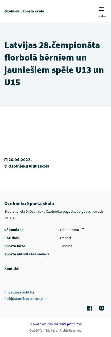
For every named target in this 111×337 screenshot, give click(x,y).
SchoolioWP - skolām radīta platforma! (55, 324)
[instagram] (101, 308)
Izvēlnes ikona (101, 9)
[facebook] (89, 308)
